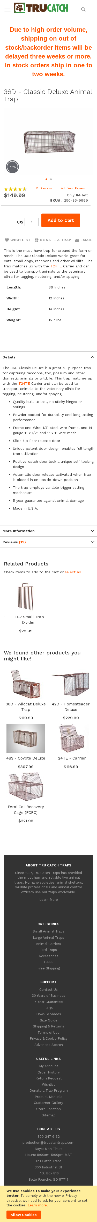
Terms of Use (48, 1032)
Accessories (48, 956)
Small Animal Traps (48, 931)
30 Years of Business (48, 996)
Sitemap (49, 1115)
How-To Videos (48, 1014)
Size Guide (48, 1020)
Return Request (48, 1078)
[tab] (48, 357)
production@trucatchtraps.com (48, 1142)
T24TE (56, 266)
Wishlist (48, 1084)
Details (9, 357)
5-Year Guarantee (48, 1002)
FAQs (48, 1008)
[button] (46, 179)
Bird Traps (48, 950)
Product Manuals (48, 1097)
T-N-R (48, 962)
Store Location (48, 1109)
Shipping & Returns (48, 1026)
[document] (49, 1204)
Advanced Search (48, 1045)
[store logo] (41, 12)
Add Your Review (73, 188)
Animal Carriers (48, 944)
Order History (49, 1072)
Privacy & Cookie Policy (49, 1038)
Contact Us (48, 990)
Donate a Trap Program (48, 1090)
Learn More (48, 900)
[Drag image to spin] (48, 141)
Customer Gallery (48, 1103)
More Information (19, 531)
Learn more (37, 1205)
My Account (48, 1066)
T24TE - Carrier (71, 758)
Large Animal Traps (48, 938)
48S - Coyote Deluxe (25, 758)
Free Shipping (49, 968)
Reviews (13, 542)
